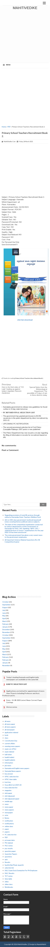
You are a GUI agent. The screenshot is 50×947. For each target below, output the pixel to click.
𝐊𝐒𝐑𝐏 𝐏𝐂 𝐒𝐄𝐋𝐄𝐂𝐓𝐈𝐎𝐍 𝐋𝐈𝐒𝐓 (16, 684)
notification (9, 821)
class (6, 738)
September (6, 605)
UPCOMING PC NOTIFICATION (15, 424)
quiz (6, 859)
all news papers (10, 727)
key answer (9, 774)
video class (9, 884)
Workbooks (9, 887)
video (7, 882)
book (6, 735)
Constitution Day (11, 741)
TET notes (9, 876)
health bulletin (10, 760)
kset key (8, 782)
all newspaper (10, 730)
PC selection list (11, 835)
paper (7, 829)
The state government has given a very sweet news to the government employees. (23, 536)
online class (9, 826)
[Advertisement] (25, 37)
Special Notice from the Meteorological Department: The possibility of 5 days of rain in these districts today (37, 391)
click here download (25, 320)
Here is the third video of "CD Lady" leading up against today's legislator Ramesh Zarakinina (13, 390)
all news (7, 721)
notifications (9, 824)
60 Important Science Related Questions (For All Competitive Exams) (22, 541)
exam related (9, 752)
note (6, 815)
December (6, 629)
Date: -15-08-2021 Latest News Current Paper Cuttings (24, 701)
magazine (8, 790)
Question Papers (11, 854)
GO (43, 504)
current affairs (10, 743)
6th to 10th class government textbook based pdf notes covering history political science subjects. (23, 521)
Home (4, 127)
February (5, 624)
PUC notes (9, 846)
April (4, 618)
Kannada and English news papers (17, 768)
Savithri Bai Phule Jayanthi (14, 865)
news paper (9, 807)
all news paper (10, 724)
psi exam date (10, 840)
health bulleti (9, 757)
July (3, 610)
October (5, 602)
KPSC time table (11, 779)
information (9, 763)
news (7, 804)
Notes (7, 818)
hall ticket (8, 754)
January (5, 627)
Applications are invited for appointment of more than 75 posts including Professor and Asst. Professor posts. (23, 693)
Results (7, 862)
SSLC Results (9, 873)
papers (7, 832)
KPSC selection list (12, 777)
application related (11, 732)
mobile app (8, 801)
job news (8, 765)
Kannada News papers (13, 771)
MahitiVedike (25, 8)
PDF (8, 127)
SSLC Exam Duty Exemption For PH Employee (21, 870)
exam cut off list (10, 749)
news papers (9, 810)
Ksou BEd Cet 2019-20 (13, 785)
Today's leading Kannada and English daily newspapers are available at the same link (22, 678)
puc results (9, 848)
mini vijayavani (10, 796)
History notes (11, 707)
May (3, 616)
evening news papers (12, 746)
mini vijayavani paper (12, 799)
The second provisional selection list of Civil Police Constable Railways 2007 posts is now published (22, 428)
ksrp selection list (11, 788)
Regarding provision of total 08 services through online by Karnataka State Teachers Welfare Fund (23, 516)
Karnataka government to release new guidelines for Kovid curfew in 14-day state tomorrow (25, 408)
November (6, 632)
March (4, 621)
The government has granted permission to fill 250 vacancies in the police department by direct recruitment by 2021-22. (25, 418)
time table (8, 879)
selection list (9, 868)
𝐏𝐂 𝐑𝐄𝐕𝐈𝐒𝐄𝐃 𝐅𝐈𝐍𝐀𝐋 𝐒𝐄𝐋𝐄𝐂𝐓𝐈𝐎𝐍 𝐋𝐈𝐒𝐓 (19, 412)
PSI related (9, 843)
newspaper (9, 813)
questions (8, 857)
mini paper (8, 793)
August (5, 607)
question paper (10, 851)
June (4, 613)
